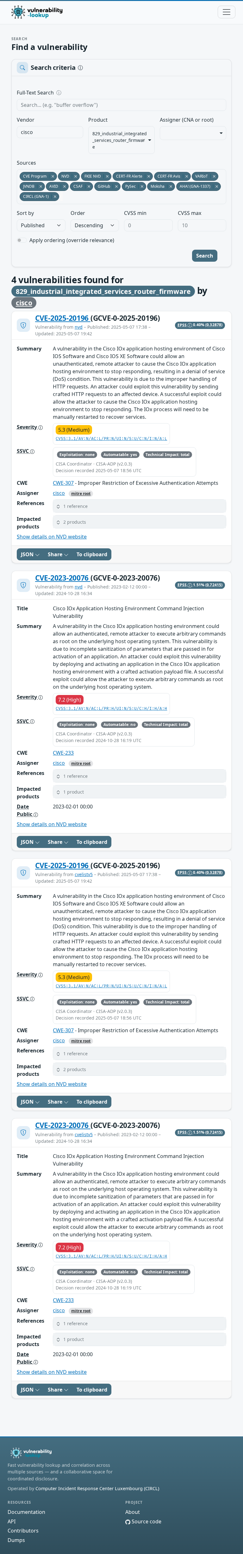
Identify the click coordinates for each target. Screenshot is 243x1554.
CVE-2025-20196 (62, 318)
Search (204, 255)
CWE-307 (63, 482)
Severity (27, 427)
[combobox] (50, 132)
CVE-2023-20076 (62, 578)
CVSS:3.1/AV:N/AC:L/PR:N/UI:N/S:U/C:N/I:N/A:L (111, 438)
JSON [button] (28, 554)
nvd (79, 327)
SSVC (23, 451)
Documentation (26, 1511)
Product (98, 119)
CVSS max (189, 213)
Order (78, 213)
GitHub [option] (102, 186)
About (132, 1511)
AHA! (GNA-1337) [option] (193, 186)
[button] (139, 506)
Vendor (25, 119)
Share (56, 554)
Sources (26, 162)
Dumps (16, 1540)
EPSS (183, 325)
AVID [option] (52, 186)
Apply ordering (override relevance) (71, 240)
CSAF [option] (76, 186)
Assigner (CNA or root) (187, 119)
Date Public (25, 810)
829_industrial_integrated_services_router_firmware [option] (119, 140)
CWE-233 (63, 752)
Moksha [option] (156, 186)
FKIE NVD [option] (91, 176)
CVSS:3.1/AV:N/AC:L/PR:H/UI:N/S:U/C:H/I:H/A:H (111, 708)
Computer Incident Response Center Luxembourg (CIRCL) (97, 1488)
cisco (24, 302)
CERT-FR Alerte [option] (127, 176)
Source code (145, 1521)
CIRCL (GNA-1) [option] (34, 196)
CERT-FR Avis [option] (167, 176)
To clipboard (92, 554)
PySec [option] (129, 186)
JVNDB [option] (27, 186)
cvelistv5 (84, 874)
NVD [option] (63, 176)
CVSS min (135, 213)
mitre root (80, 493)
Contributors (23, 1530)
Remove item (143, 140)
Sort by (25, 213)
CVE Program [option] (33, 176)
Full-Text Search (78, 92)
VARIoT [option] (200, 176)
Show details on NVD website (52, 536)
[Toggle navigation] (226, 12)
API (12, 1521)
